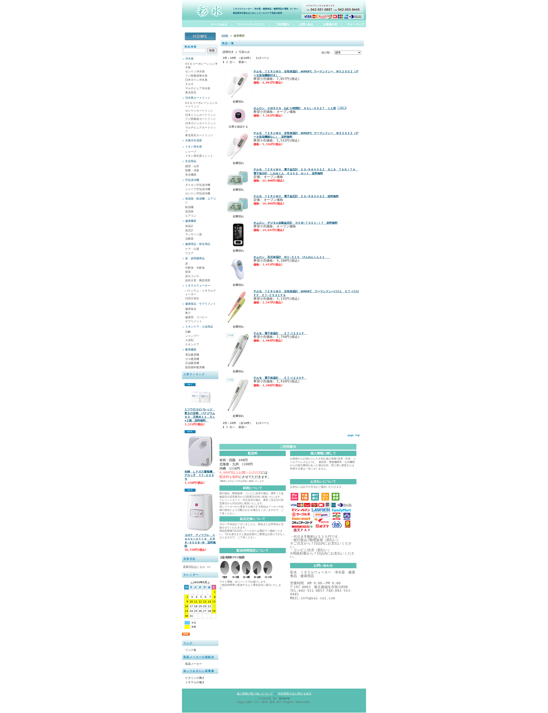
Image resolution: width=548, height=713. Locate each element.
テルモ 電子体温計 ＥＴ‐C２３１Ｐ (280, 333)
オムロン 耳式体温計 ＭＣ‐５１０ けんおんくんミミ (291, 257)
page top (354, 435)
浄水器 (189, 58)
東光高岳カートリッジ (199, 135)
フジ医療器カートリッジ (200, 119)
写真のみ (244, 52)
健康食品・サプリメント (200, 303)
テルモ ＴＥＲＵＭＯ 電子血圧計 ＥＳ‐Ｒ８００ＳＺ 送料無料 (296, 196)
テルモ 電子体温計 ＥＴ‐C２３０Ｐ (280, 377)
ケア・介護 (192, 249)
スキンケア (192, 344)
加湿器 (189, 211)
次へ (232, 62)
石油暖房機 (192, 363)
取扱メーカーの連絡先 (198, 656)
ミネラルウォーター (197, 285)
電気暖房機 (192, 354)
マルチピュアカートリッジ (200, 129)
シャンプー (192, 335)
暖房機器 (190, 349)
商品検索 (191, 46)
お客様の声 (330, 24)
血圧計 (189, 230)
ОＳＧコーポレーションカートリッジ (201, 104)
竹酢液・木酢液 (195, 267)
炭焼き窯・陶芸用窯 (197, 280)
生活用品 (190, 161)
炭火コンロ (192, 276)
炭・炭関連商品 (195, 258)
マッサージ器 (193, 234)
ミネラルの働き (195, 682)
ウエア (189, 253)
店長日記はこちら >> (196, 566)
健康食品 (190, 308)
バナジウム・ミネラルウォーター (200, 292)
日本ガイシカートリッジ (200, 123)
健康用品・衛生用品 (197, 244)
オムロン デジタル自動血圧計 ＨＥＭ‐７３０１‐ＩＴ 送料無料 (295, 222)
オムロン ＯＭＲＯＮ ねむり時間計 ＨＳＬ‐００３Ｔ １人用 (294, 108)
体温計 (189, 226)
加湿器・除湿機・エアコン (200, 200)
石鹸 (188, 331)
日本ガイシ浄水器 (196, 79)
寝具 (188, 271)
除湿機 (189, 207)
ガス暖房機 (192, 359)
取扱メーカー (193, 663)
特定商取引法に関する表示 (294, 693)
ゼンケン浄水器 (195, 71)
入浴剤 (189, 340)
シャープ (190, 151)
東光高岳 (190, 92)
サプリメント (193, 321)
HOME (225, 35)
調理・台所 (192, 166)
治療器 (189, 238)
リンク (188, 642)
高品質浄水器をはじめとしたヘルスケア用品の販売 (257, 13)
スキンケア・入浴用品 (199, 326)
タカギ (189, 84)
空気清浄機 (192, 180)
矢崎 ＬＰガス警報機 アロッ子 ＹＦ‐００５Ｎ (200, 475)
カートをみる (219, 24)
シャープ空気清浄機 (197, 189)
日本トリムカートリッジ (200, 114)
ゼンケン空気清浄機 (197, 193)
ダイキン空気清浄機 (197, 184)
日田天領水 (192, 298)
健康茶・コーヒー (196, 317)
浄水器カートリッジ (197, 97)
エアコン (190, 215)
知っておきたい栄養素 (198, 670)
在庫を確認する (238, 126)
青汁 (188, 313)
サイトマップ (355, 24)
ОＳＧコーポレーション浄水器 (201, 65)
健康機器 (190, 220)
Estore (284, 698)
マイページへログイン (251, 24)
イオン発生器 (193, 146)
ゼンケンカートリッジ (199, 110)
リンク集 (190, 650)
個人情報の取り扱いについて (255, 693)
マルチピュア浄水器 (197, 88)
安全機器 (190, 174)
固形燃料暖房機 (195, 367)
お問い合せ (306, 24)
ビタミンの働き (195, 677)
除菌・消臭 (192, 170)
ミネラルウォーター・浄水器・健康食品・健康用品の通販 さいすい (265, 8)
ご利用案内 (282, 24)
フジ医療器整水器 (196, 75)
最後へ (242, 62)
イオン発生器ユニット (199, 155)
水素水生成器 (193, 140)
